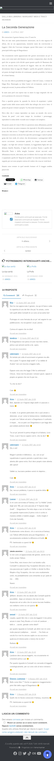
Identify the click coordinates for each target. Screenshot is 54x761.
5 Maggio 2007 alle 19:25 (37, 679)
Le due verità (7, 271)
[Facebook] (15, 753)
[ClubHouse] (34, 753)
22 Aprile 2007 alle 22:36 (28, 499)
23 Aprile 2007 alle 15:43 (26, 652)
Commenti (12, 295)
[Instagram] (20, 753)
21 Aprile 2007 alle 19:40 (25, 303)
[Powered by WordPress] (19, 747)
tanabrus (13, 338)
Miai (11, 303)
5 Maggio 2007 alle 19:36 (26, 694)
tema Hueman (39, 747)
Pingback (30, 295)
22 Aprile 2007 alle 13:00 (26, 399)
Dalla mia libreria (11, 17)
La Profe (30, 271)
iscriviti (12, 726)
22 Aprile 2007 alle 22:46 (26, 528)
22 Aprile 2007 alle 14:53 (31, 445)
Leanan (13, 499)
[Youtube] (39, 753)
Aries (6, 32)
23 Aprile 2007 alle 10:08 (26, 592)
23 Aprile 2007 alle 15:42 (27, 615)
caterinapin (14, 354)
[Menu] (50, 3)
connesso (16, 719)
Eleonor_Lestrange (17, 679)
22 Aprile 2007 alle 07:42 (29, 338)
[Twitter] (24, 753)
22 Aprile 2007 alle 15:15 (26, 487)
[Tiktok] (29, 753)
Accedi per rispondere (18, 333)
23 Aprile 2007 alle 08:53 (35, 551)
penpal (12, 614)
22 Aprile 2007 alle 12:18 (31, 354)
